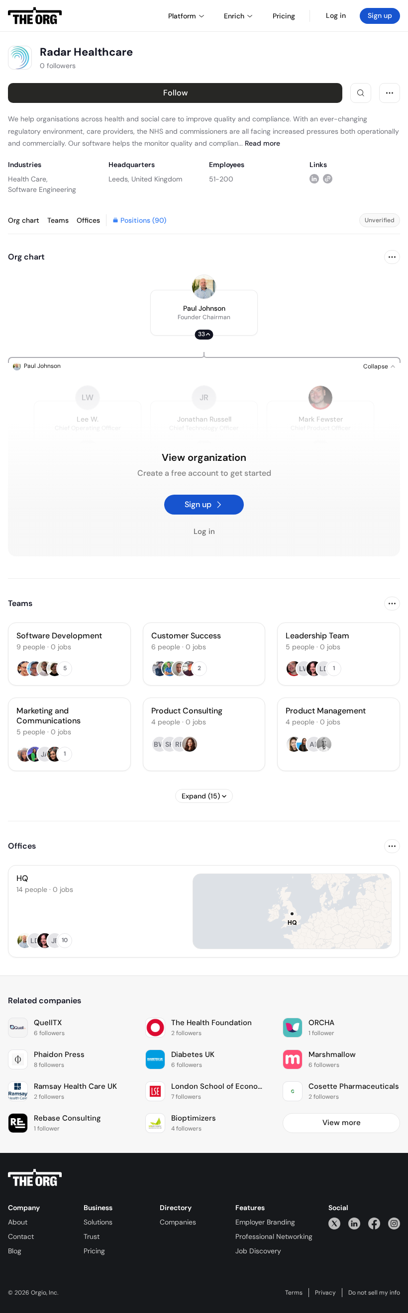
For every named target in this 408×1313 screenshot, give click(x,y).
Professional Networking (273, 1236)
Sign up (380, 15)
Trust (92, 1236)
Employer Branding (265, 1222)
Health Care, (28, 179)
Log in (336, 15)
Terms (294, 1293)
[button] (204, 313)
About (17, 1222)
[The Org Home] (35, 16)
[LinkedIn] (354, 1223)
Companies (178, 1222)
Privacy (325, 1293)
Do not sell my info (374, 1293)
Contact (21, 1236)
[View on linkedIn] (314, 178)
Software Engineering (42, 189)
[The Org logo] (35, 1178)
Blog (14, 1250)
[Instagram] (394, 1223)
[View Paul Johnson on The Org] (204, 286)
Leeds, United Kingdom (145, 179)
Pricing (94, 1250)
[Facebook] (374, 1223)
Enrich (234, 15)
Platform (182, 15)
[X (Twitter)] (334, 1223)
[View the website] (327, 178)
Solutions (98, 1222)
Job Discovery (258, 1250)
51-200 (221, 179)
